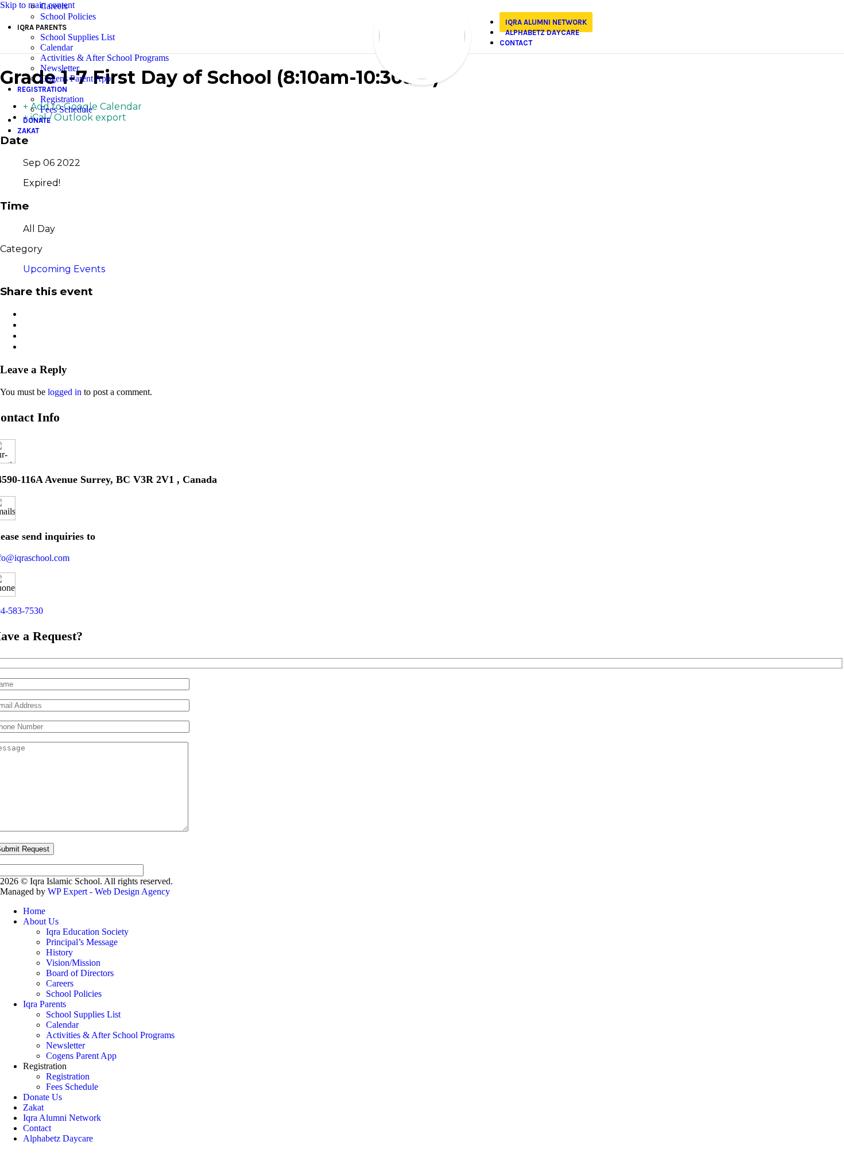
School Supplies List (77, 37)
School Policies (68, 16)
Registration (62, 99)
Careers (54, 6)
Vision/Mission (73, 963)
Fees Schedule (66, 109)
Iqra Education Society (87, 932)
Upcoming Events (64, 269)
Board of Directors (80, 973)
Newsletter (59, 68)
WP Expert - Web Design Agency (109, 891)
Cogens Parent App (75, 78)
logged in (65, 392)
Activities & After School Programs (104, 58)
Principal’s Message (82, 942)
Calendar (56, 47)
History (59, 952)
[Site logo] (422, 76)
